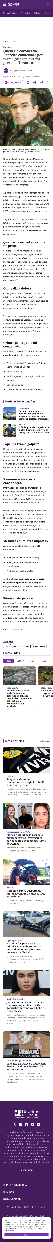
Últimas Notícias (10, 13)
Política (37, 13)
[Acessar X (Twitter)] (15, 1124)
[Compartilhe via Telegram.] (41, 82)
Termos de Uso (14, 1207)
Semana (20, 661)
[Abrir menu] (4, 5)
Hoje (9, 661)
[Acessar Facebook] (26, 1124)
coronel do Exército (21, 646)
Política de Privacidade (35, 1207)
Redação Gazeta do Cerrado (21, 70)
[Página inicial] (27, 1114)
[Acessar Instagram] (21, 1124)
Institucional (12, 1198)
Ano (44, 661)
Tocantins (25, 13)
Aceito (26, 1235)
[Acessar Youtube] (32, 1124)
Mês (32, 661)
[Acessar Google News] (38, 1124)
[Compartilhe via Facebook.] (28, 82)
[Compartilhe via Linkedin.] (48, 82)
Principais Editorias (15, 1184)
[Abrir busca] (48, 4)
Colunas (8, 1191)
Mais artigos (45, 741)
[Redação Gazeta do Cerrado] (6, 70)
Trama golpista (39, 646)
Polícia (17, 41)
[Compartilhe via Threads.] (34, 82)
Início (5, 41)
